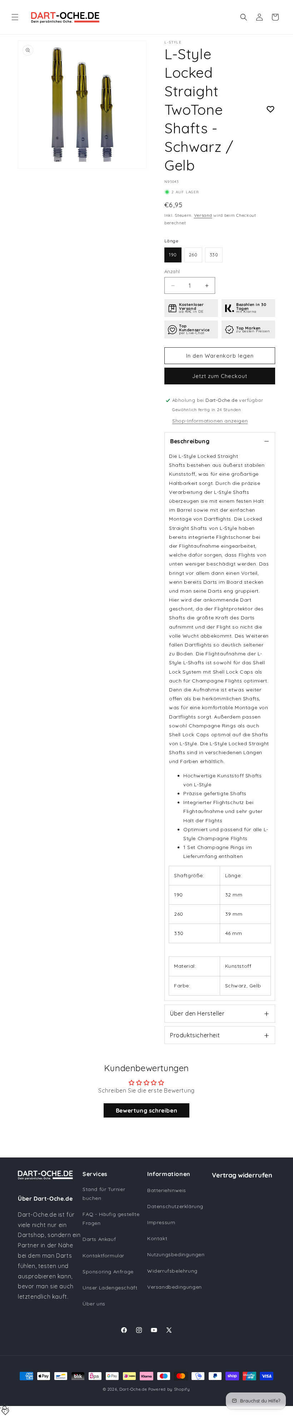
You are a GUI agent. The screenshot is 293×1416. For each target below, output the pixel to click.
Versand (203, 215)
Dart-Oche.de (133, 1389)
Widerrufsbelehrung (172, 1271)
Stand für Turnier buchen (104, 1193)
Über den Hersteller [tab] (197, 1013)
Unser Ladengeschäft (110, 1287)
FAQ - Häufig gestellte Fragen (111, 1218)
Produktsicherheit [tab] (195, 1035)
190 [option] (173, 254)
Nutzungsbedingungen (175, 1254)
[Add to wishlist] (270, 109)
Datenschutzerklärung (175, 1206)
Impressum (161, 1222)
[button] (15, 17)
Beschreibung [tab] (189, 441)
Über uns (94, 1303)
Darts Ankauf (99, 1239)
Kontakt (157, 1238)
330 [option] (214, 254)
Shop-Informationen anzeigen (210, 421)
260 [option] (193, 254)
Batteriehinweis (166, 1190)
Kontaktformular (103, 1255)
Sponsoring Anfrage (108, 1271)
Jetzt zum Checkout (219, 376)
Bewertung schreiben (146, 1110)
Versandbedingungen (174, 1287)
